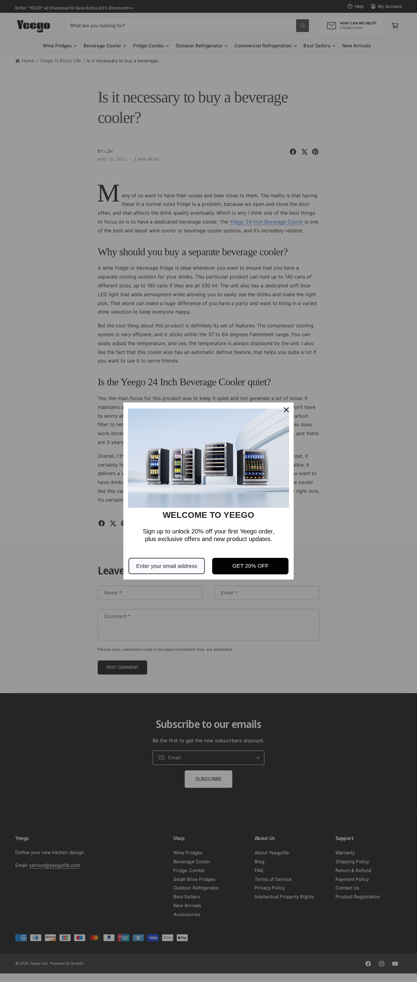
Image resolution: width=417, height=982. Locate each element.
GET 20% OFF (250, 566)
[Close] (286, 409)
